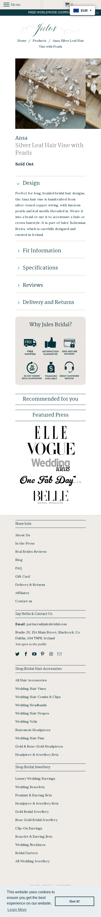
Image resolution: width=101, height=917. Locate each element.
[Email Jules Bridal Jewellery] (59, 654)
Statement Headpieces (32, 730)
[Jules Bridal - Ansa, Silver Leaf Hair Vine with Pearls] (50, 93)
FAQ (18, 568)
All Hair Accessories (31, 680)
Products (39, 41)
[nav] (12, 4)
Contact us (23, 601)
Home (21, 41)
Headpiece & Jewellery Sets (36, 754)
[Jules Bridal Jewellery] (50, 30)
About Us (22, 535)
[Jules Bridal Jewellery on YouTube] (34, 654)
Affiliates (22, 593)
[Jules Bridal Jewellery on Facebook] (26, 654)
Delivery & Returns (30, 585)
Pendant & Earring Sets (33, 795)
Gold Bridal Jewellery (32, 812)
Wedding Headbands (31, 705)
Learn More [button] (17, 910)
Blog (19, 560)
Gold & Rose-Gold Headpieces (39, 746)
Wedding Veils (26, 721)
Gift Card (22, 576)
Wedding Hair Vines (30, 689)
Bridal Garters (26, 853)
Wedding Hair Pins (29, 738)
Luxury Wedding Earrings (35, 778)
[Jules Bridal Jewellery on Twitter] (17, 654)
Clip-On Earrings (28, 828)
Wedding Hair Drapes (32, 713)
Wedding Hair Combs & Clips (38, 697)
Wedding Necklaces (30, 845)
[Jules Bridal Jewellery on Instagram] (51, 654)
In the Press (25, 543)
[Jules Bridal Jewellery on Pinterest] (43, 654)
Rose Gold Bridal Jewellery (36, 820)
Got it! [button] (75, 901)
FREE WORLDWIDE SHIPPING (50, 12)
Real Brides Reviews (31, 551)
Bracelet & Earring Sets (33, 836)
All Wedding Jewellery (32, 861)
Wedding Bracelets (30, 787)
